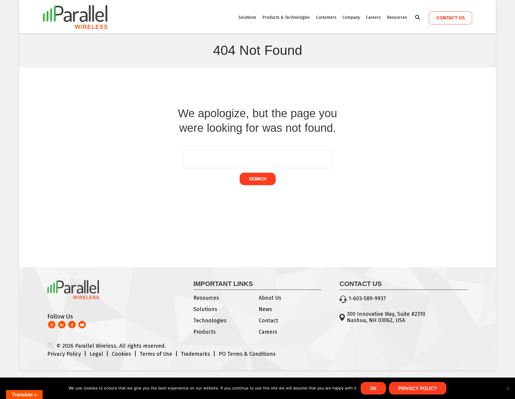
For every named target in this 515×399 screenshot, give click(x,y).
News (265, 309)
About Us (270, 298)
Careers (373, 17)
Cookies (121, 354)
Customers (326, 17)
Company (351, 17)
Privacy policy (417, 388)
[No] (508, 388)
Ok (373, 388)
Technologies (210, 320)
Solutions (247, 17)
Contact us (450, 18)
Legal (96, 354)
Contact (268, 320)
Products (204, 332)
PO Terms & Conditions (247, 354)
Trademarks (195, 354)
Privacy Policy (64, 354)
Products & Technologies (286, 17)
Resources (397, 17)
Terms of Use (156, 354)
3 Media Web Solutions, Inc (50, 345)
